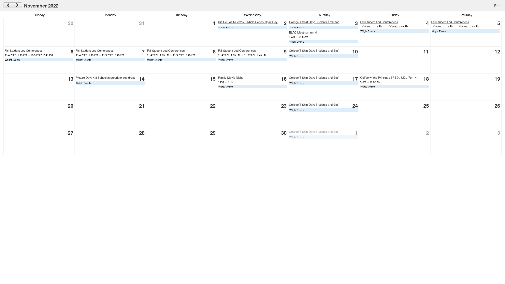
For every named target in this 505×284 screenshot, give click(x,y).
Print (497, 5)
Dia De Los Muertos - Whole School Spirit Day (248, 22)
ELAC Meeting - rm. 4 (303, 32)
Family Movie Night (230, 77)
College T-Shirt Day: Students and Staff (314, 22)
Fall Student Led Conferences (379, 22)
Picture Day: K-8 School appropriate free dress (106, 77)
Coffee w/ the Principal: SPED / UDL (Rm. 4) (389, 77)
